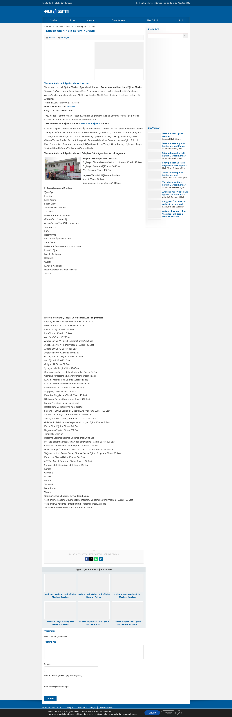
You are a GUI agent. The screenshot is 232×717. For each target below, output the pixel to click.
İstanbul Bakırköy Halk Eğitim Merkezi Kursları (174, 144)
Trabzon (58, 26)
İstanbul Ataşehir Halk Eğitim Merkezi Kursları (174, 154)
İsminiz (47, 664)
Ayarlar (168, 712)
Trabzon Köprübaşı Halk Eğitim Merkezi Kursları (94, 623)
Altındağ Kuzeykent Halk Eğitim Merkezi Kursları (175, 193)
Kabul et (152, 712)
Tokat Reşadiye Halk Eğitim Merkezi (172, 222)
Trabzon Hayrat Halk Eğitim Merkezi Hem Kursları (127, 623)
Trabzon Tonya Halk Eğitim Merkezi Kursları (60, 623)
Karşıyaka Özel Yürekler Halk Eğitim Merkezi (174, 202)
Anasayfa (48, 26)
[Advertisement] (69, 61)
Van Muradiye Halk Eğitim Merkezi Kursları (174, 183)
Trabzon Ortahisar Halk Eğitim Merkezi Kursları (60, 595)
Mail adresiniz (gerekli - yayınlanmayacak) (63, 675)
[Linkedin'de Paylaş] (101, 559)
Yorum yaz (64, 38)
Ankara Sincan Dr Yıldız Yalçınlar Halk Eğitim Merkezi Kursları (174, 214)
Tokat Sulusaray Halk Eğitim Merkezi (173, 173)
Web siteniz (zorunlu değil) (56, 687)
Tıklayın (70, 106)
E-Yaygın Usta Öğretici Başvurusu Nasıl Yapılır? (174, 164)
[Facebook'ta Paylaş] (87, 559)
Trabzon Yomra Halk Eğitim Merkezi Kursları (127, 595)
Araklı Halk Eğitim (90, 123)
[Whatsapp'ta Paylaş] (96, 559)
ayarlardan (117, 714)
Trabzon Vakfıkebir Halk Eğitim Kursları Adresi (94, 595)
